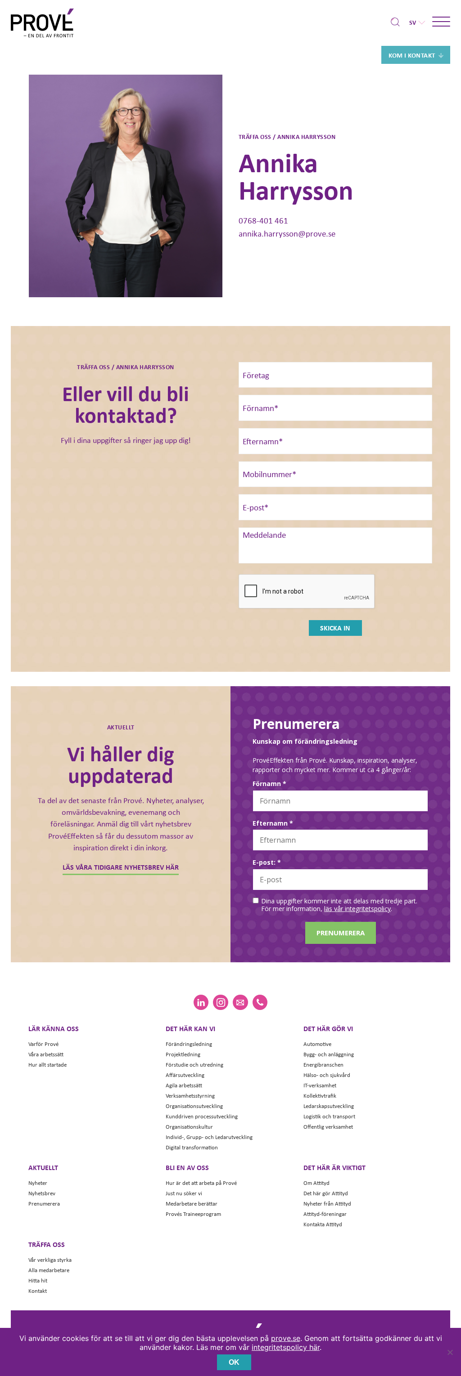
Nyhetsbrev (41, 1193)
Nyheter (37, 1183)
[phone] (260, 1002)
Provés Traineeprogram (193, 1214)
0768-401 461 (263, 220)
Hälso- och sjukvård (326, 1075)
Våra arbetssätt (45, 1054)
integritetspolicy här (286, 1347)
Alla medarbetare (48, 1270)
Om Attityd (316, 1183)
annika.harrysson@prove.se (287, 233)
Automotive (317, 1044)
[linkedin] (201, 1002)
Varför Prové (43, 1044)
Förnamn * (269, 784)
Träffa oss (46, 1244)
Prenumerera (44, 1203)
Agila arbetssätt (184, 1085)
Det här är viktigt (334, 1167)
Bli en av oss (187, 1167)
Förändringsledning (189, 1044)
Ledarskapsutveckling (328, 1106)
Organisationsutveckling (194, 1106)
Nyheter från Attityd (327, 1203)
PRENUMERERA (340, 932)
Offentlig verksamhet (328, 1126)
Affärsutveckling (185, 1075)
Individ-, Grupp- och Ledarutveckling (209, 1137)
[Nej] (449, 1352)
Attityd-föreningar (325, 1214)
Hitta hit (37, 1280)
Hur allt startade (47, 1064)
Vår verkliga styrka (50, 1260)
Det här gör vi (328, 1028)
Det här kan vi (190, 1028)
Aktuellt (43, 1167)
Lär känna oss (53, 1028)
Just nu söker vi (184, 1193)
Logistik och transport (329, 1116)
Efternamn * (273, 823)
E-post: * (267, 862)
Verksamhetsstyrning (190, 1095)
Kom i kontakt (412, 54)
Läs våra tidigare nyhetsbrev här (121, 867)
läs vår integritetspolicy (357, 908)
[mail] (240, 1002)
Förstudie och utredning (194, 1064)
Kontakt (37, 1291)
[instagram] (220, 1002)
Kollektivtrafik (319, 1095)
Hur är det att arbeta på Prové (201, 1183)
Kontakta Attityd (322, 1224)
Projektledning (183, 1054)
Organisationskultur (189, 1126)
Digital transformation (192, 1147)
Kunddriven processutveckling (202, 1116)
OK (234, 1362)
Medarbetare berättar (191, 1203)
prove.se (285, 1338)
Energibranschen (323, 1064)
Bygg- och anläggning (328, 1054)
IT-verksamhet (319, 1085)
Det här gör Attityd (325, 1193)
